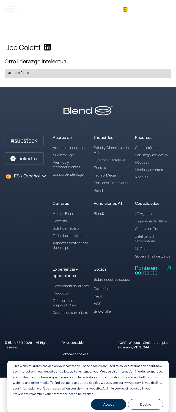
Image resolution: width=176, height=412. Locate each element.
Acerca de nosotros (69, 148)
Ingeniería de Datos (151, 221)
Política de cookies (74, 354)
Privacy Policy (132, 382)
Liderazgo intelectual (151, 155)
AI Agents (143, 214)
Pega (98, 296)
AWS (97, 304)
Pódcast (142, 162)
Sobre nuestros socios (112, 279)
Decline (145, 404)
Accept (108, 404)
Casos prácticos (148, 148)
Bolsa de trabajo (66, 228)
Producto (60, 293)
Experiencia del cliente (71, 286)
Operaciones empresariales (64, 303)
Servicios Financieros (111, 183)
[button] (125, 9)
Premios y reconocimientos (66, 165)
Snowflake (102, 311)
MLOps (140, 249)
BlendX (99, 214)
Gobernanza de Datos (152, 256)
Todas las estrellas (67, 236)
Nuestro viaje (63, 155)
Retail (98, 190)
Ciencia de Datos (148, 229)
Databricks (102, 289)
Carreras (60, 221)
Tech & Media (105, 175)
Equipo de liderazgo (68, 174)
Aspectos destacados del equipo (70, 245)
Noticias (141, 177)
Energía (100, 168)
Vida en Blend (63, 214)
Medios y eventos (149, 170)
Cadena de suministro (70, 312)
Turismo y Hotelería (109, 160)
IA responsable (72, 343)
